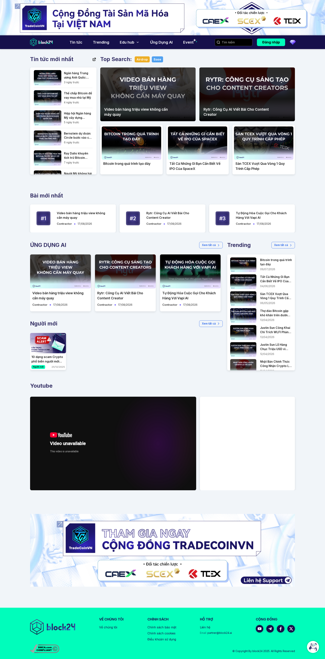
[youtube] (259, 629)
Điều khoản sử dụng (161, 639)
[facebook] (280, 629)
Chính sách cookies (161, 633)
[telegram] (270, 629)
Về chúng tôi (108, 627)
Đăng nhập (271, 42)
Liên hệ (205, 627)
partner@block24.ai (216, 632)
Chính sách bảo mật (161, 627)
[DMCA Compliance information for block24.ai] (44, 649)
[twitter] (291, 629)
